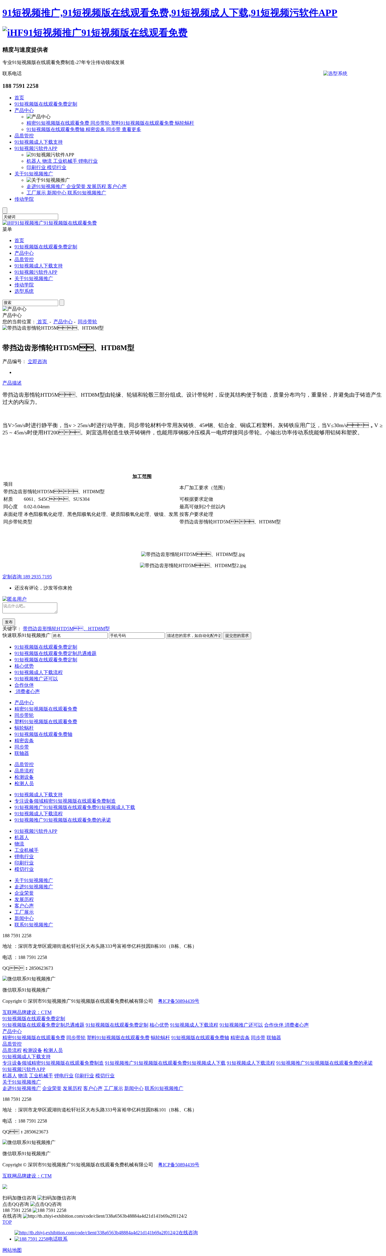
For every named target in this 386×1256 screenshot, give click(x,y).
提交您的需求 (237, 635)
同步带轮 (100, 123)
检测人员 (24, 783)
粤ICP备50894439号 (178, 1001)
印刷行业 (37, 167)
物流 (47, 161)
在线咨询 (188, 1232)
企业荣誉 (76, 186)
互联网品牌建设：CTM (27, 1175)
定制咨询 (27, 576)
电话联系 (58, 1239)
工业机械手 (65, 161)
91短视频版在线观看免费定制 (45, 104)
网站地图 (12, 1250)
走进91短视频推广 (46, 186)
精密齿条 (96, 129)
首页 (19, 97)
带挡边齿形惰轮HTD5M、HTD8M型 (66, 628)
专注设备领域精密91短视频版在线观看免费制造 (65, 801)
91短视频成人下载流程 (38, 672)
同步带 (114, 129)
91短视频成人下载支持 (38, 142)
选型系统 (24, 291)
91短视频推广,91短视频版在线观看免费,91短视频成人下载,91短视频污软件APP (169, 12)
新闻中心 (57, 192)
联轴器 (21, 753)
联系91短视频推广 (87, 192)
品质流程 (24, 770)
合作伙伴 (24, 685)
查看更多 (131, 129)
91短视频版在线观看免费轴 (56, 129)
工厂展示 (37, 192)
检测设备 (24, 777)
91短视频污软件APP (35, 148)
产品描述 (12, 382)
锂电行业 (88, 161)
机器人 (34, 161)
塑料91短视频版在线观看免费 (143, 123)
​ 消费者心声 (27, 691)
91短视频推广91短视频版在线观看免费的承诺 (62, 820)
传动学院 (24, 199)
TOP (7, 1222)
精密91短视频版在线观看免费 (58, 123)
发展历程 (97, 186)
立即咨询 (37, 361)
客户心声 (117, 186)
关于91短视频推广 (33, 173)
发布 (9, 622)
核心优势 (24, 666)
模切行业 (56, 167)
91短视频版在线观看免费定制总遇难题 (55, 653)
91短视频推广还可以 (36, 678)
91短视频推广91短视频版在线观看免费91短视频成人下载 (74, 807)
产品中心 (24, 110)
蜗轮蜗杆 (184, 123)
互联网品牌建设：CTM (27, 1012)
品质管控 (24, 135)
